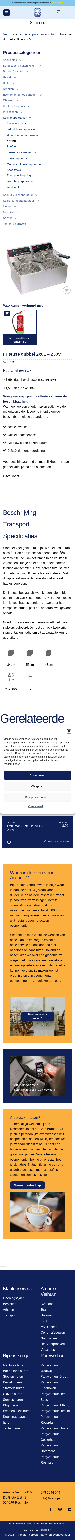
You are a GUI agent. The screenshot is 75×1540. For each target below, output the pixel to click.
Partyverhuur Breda (54, 1376)
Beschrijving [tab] (19, 512)
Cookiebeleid (35, 806)
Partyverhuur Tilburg (55, 1405)
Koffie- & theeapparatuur (18, 200)
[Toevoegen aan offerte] (7, 313)
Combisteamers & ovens (22, 134)
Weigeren (37, 786)
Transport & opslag (19, 175)
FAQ (44, 1321)
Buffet (6, 83)
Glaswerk (9, 100)
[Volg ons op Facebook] (50, 1509)
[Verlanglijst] (67, 290)
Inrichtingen (10, 111)
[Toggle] (20, 60)
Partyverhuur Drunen (55, 1428)
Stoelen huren (13, 1376)
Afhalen (8, 1309)
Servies (7, 217)
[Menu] (6, 12)
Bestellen (9, 1304)
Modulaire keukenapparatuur (25, 164)
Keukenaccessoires (19, 152)
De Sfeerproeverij (53, 1344)
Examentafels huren (17, 1411)
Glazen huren (12, 1394)
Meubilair (9, 212)
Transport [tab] (16, 524)
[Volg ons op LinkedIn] (68, 1509)
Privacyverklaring (57, 1523)
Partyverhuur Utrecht (55, 1411)
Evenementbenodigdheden (20, 94)
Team (44, 1309)
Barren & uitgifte (13, 71)
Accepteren (38, 775)
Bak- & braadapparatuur (22, 129)
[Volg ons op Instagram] (60, 1509)
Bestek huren (12, 1382)
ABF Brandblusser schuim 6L (20, 339)
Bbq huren (10, 1405)
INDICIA (46, 1530)
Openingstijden (14, 1298)
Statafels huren (13, 1388)
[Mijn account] (68, 12)
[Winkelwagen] (58, 12)
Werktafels (13, 187)
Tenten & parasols (14, 223)
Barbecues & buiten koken (19, 65)
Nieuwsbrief (49, 1338)
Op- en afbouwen (53, 1332)
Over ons (47, 1304)
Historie (46, 1315)
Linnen (7, 206)
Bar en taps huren (15, 1371)
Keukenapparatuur (31, 34)
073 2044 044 (50, 1492)
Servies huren (13, 1399)
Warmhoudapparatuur (21, 181)
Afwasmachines (17, 123)
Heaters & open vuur (16, 106)
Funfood (12, 146)
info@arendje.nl (52, 1498)
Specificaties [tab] (20, 536)
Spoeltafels (14, 169)
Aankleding (10, 59)
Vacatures (48, 1349)
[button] (69, 731)
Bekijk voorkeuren (37, 797)
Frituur (52, 34)
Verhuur (8, 34)
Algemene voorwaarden (20, 1523)
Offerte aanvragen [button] (56, 841)
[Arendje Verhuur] (38, 12)
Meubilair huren (14, 1365)
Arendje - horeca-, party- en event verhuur (43, 1534)
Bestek (7, 77)
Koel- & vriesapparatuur (18, 194)
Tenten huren (12, 1428)
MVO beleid (49, 1326)
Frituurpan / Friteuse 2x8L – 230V (25, 828)
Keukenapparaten (18, 158)
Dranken (8, 88)
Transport (9, 1315)
